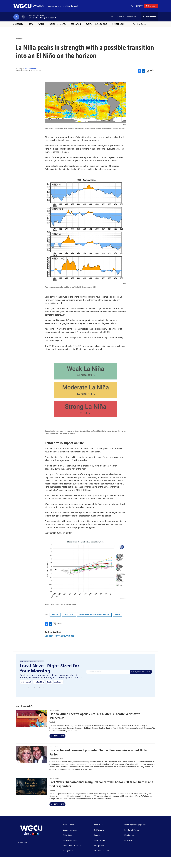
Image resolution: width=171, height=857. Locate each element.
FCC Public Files (99, 840)
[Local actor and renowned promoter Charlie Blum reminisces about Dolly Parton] (31, 754)
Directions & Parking (131, 830)
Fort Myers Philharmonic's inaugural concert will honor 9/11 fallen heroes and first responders (101, 784)
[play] (16, 17)
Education (76, 24)
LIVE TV (139, 6)
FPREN (117, 614)
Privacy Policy (99, 846)
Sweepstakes (68, 851)
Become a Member (70, 830)
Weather (54, 24)
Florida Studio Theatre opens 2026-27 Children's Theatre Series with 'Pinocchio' (94, 716)
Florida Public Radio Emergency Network (94, 614)
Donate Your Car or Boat (72, 846)
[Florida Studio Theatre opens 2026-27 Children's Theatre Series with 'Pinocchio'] (31, 718)
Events (89, 24)
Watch (42, 24)
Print (152, 70)
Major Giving (67, 835)
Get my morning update (140, 672)
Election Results (140, 24)
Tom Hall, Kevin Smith (56, 758)
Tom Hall (52, 722)
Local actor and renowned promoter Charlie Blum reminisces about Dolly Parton (98, 752)
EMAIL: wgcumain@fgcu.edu (135, 825)
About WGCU (98, 825)
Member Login (118, 24)
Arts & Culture (54, 711)
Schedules (18, 24)
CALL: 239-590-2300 (101, 851)
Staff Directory (99, 830)
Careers (97, 835)
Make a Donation (69, 825)
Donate (151, 6)
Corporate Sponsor (70, 840)
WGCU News (69, 614)
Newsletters (128, 840)
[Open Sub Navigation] (25, 24)
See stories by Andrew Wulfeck (60, 635)
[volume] (23, 16)
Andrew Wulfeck (31, 68)
